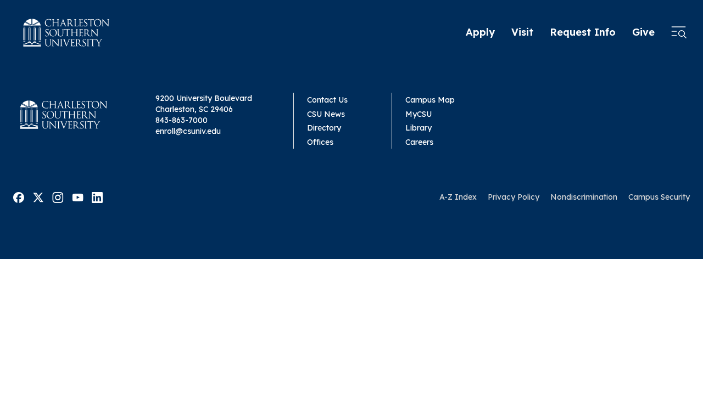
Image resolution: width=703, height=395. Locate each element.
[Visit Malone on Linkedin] (97, 196)
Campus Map (430, 100)
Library (418, 128)
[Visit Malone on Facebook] (18, 196)
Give (643, 32)
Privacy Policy (513, 197)
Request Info (583, 32)
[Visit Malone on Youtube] (77, 196)
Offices (320, 142)
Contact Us (327, 100)
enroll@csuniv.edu (188, 131)
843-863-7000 (181, 120)
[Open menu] (679, 33)
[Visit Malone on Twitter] (38, 196)
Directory (324, 128)
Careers (419, 142)
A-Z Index (458, 197)
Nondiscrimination (583, 197)
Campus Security (659, 197)
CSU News (326, 114)
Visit (522, 32)
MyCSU (418, 114)
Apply (480, 32)
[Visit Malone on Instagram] (58, 196)
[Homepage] (66, 32)
